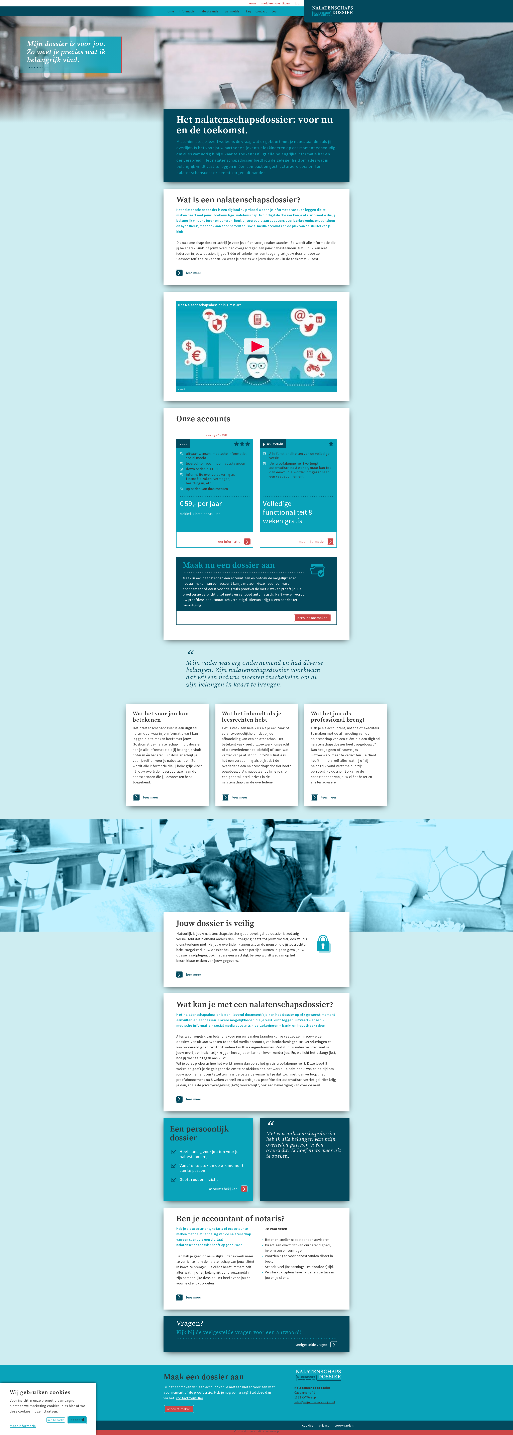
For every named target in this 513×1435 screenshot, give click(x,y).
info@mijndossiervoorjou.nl (314, 1402)
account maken (179, 1409)
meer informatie (23, 1426)
